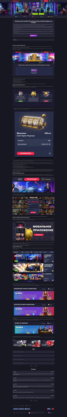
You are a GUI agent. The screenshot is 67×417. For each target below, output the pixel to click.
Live (16, 405)
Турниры (22, 405)
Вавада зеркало (33, 35)
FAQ (30, 405)
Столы (19, 405)
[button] (66, 9)
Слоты (14, 405)
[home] (16, 1)
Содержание (26, 405)
